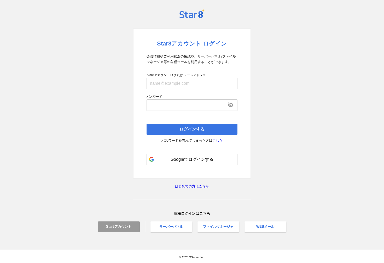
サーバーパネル (171, 226)
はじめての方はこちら (192, 186)
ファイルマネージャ (218, 226)
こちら (217, 140)
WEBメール (265, 226)
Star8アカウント (118, 226)
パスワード (154, 97)
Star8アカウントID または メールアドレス (176, 75)
